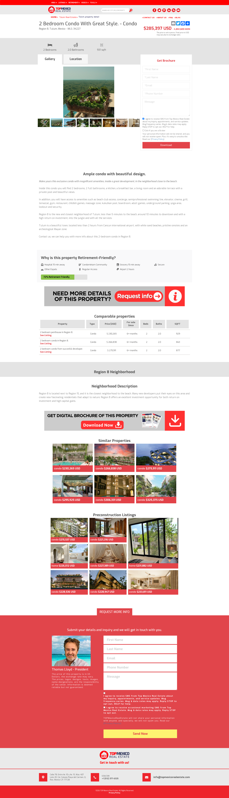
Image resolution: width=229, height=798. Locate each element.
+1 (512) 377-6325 (110, 778)
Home (54, 17)
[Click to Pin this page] (164, 10)
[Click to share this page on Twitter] (159, 10)
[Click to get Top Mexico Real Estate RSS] (173, 10)
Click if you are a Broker (154, 130)
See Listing (46, 335)
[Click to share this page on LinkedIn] (169, 10)
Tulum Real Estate (68, 17)
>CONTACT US (148, 17)
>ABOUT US (161, 17)
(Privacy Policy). (113, 723)
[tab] (50, 59)
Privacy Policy (158, 139)
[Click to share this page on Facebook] (154, 10)
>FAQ (170, 17)
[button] (137, 69)
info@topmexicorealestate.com (171, 777)
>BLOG (177, 17)
